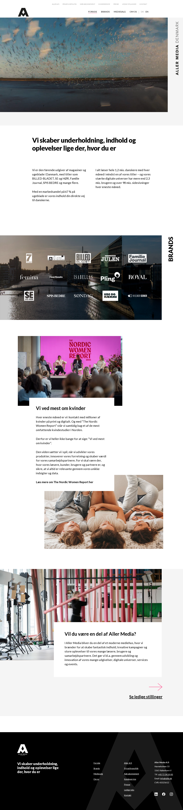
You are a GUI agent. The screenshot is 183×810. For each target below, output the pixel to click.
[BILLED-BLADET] (83, 258)
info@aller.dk (166, 778)
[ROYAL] (137, 277)
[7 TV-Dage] (29, 258)
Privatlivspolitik (131, 768)
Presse (127, 784)
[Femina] (29, 277)
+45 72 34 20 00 (165, 774)
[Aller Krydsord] (56, 258)
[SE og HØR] (29, 295)
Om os (96, 779)
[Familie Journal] (137, 258)
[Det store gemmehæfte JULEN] (110, 258)
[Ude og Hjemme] (110, 295)
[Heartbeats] (56, 277)
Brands (97, 768)
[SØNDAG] (83, 295)
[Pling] (110, 277)
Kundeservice (130, 779)
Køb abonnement (131, 774)
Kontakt (127, 795)
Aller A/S (128, 763)
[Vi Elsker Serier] (137, 296)
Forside (97, 763)
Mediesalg (98, 774)
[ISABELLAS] (83, 277)
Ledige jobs (129, 790)
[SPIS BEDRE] (56, 296)
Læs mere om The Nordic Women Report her (64, 482)
